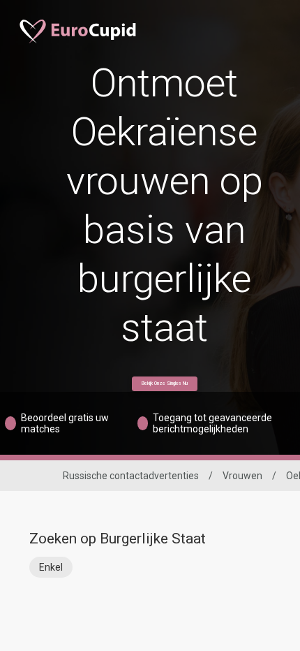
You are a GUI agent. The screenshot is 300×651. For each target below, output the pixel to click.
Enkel (51, 567)
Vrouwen (242, 475)
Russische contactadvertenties (131, 475)
